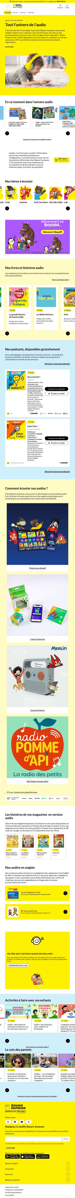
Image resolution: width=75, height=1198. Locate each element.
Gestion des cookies (12, 1187)
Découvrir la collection (56, 389)
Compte (67, 7)
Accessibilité (9, 1195)
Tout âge (8, 12)
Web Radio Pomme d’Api (37, 781)
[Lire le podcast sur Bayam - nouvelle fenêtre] (33, 413)
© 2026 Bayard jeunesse (13, 1192)
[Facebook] (15, 1122)
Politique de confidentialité (14, 1190)
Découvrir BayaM (52, 232)
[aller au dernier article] (7, 1041)
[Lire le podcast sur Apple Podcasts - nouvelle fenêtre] (65, 414)
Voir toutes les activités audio (37, 1047)
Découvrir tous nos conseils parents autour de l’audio (37, 1096)
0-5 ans (15, 12)
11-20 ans (31, 12)
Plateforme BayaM (37, 568)
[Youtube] (22, 1122)
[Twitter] (29, 1122)
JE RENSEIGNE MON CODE (18, 965)
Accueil (7, 20)
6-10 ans (22, 12)
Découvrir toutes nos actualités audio (37, 139)
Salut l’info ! (32, 426)
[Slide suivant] (68, 333)
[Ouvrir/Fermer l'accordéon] (68, 1163)
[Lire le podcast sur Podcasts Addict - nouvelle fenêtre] (58, 414)
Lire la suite (9, 46)
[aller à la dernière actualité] (7, 133)
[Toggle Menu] (7, 6)
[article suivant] (68, 1041)
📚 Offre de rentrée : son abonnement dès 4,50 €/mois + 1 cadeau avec (37, 1)
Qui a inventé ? (33, 377)
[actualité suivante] (68, 133)
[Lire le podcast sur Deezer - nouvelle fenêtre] (50, 413)
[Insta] (8, 1122)
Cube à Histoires (37, 639)
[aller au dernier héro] (7, 208)
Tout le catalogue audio (60, 280)
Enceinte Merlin (37, 710)
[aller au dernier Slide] (7, 333)
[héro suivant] (68, 208)
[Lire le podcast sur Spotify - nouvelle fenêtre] (43, 413)
